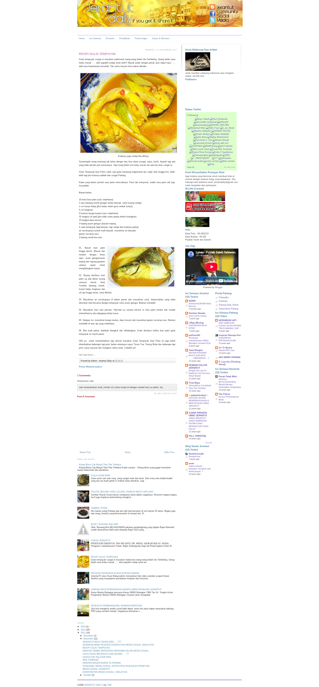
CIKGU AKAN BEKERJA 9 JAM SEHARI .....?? (106, 654)
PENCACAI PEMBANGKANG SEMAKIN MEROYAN (116, 605)
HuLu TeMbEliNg (197, 436)
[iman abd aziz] (221, 143)
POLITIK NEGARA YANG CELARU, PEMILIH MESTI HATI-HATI (122, 492)
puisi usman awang (197, 316)
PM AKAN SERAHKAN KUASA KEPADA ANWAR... (116, 573)
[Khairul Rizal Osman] (200, 152)
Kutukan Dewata (197, 313)
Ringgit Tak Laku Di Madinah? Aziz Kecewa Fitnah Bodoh (199, 373)
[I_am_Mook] (227, 128)
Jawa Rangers (196, 350)
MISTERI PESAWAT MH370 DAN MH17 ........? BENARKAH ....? (199, 355)
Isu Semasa (95, 38)
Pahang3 (223, 301)
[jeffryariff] (222, 122)
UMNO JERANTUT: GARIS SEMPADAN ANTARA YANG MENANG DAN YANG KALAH (198, 423)
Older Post (169, 452)
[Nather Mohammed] (217, 137)
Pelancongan (141, 38)
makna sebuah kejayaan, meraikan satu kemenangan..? (200, 469)
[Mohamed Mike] (196, 128)
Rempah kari (194, 456)
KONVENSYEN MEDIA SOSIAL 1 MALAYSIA (105, 672)
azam (191, 463)
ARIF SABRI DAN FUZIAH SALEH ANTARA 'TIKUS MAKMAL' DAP (230, 325)
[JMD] (226, 155)
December (88, 635)
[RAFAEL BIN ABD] (219, 125)
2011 (83, 632)
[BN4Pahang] (210, 146)
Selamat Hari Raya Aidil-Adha (97, 657)
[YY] (215, 158)
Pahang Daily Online (228, 305)
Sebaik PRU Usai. (227, 350)
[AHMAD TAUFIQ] (221, 131)
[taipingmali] (215, 155)
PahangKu (224, 297)
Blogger (218, 287)
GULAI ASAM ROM (100, 475)
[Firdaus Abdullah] (219, 134)
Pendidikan (124, 38)
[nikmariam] (224, 158)
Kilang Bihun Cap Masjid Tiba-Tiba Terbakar (100, 464)
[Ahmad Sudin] (195, 161)
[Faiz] (211, 164)
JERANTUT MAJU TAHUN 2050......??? (102, 642)
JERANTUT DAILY (93, 685)
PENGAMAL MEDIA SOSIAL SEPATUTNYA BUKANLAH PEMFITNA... (117, 666)
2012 (83, 629)
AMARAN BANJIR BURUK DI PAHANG (102, 663)
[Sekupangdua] (200, 155)
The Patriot (224, 394)
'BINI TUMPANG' (91, 660)
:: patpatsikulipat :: (198, 395)
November (88, 638)
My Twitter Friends (229, 167)
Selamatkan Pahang (228, 308)
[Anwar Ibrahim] (201, 134)
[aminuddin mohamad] (205, 122)
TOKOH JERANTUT (100, 540)
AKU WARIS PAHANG (229, 357)
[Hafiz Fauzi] (213, 128)
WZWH (192, 301)
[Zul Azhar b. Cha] (202, 140)
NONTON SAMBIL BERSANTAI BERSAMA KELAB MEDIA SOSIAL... (117, 651)
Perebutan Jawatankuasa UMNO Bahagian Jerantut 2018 (200, 340)
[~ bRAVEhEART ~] (201, 158)
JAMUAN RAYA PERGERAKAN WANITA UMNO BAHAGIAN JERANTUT (126, 589)
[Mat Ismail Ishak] (199, 149)
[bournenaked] (200, 125)
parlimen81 (194, 335)
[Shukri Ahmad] (221, 140)
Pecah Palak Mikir (228, 376)
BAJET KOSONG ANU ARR (104, 524)
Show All (208, 443)
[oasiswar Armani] (202, 143)
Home (82, 38)
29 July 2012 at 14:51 (165, 393)
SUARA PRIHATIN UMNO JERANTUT (198, 414)
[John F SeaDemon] (222, 152)
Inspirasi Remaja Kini (230, 335)
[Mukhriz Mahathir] (201, 131)
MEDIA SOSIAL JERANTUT (96, 669)
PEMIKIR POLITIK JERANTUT (198, 366)
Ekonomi (110, 38)
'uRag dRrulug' (196, 323)
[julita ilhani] (200, 137)
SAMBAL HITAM (99, 508)
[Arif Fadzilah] (225, 146)
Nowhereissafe (196, 454)
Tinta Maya (194, 383)
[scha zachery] (211, 161)
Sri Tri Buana (225, 347)
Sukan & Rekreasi (160, 38)
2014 (83, 626)
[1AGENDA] (195, 146)
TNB (109, 685)
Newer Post (85, 452)
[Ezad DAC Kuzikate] (221, 149)
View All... (191, 167)
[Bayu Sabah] (202, 119)
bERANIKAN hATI (227, 320)
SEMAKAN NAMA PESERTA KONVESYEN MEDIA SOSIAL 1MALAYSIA (118, 645)
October (87, 675)
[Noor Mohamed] (218, 119)
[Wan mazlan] (227, 161)
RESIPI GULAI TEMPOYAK (97, 54)
